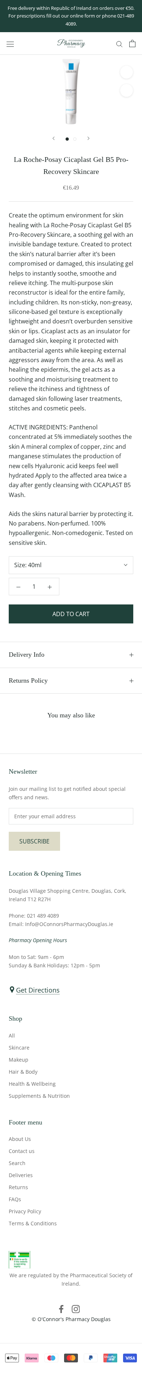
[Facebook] (61, 1308)
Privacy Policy (25, 1211)
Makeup (18, 1059)
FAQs (15, 1199)
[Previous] (53, 138)
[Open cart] (132, 43)
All (12, 1035)
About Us (20, 1138)
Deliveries (21, 1175)
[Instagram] (76, 1308)
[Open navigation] (10, 44)
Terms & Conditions (33, 1223)
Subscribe (34, 841)
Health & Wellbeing (32, 1083)
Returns (18, 1187)
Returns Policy (28, 680)
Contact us (22, 1151)
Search (17, 1163)
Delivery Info (26, 654)
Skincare (19, 1047)
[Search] (119, 43)
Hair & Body (23, 1071)
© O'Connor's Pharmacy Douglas (71, 1319)
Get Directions (38, 990)
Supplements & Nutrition (39, 1095)
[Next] (88, 138)
